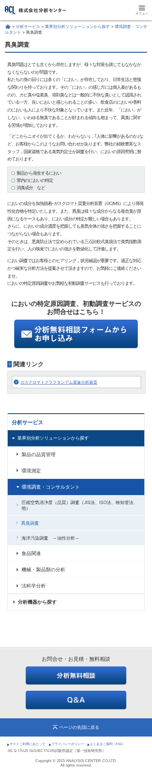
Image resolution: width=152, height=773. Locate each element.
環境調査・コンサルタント (50, 487)
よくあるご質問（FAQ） (107, 744)
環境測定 (31, 471)
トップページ (8, 26)
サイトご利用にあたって (27, 744)
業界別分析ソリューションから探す (77, 26)
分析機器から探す (37, 602)
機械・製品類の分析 (43, 569)
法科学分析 (33, 586)
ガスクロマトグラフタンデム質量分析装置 (58, 382)
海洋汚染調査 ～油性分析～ (50, 538)
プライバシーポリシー (67, 744)
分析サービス (28, 26)
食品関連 (31, 553)
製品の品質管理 (38, 454)
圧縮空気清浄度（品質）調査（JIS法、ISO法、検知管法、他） (79, 505)
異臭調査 (30, 523)
